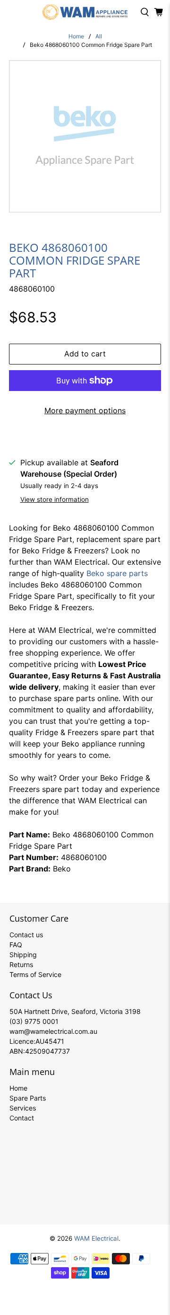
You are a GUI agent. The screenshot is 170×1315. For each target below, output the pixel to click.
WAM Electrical (96, 1238)
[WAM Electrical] (85, 12)
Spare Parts (27, 1098)
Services (22, 1108)
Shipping (23, 955)
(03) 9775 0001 (34, 1021)
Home (76, 36)
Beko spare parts (117, 573)
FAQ (15, 945)
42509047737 (47, 1051)
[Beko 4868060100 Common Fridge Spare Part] (85, 136)
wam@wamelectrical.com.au (53, 1031)
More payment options (85, 410)
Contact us (26, 935)
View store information (54, 499)
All (98, 36)
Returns (21, 964)
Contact (21, 1118)
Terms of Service (35, 974)
